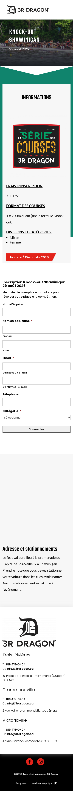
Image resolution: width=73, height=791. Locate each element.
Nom (6, 350)
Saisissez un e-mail (15, 372)
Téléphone (10, 394)
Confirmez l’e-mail (15, 387)
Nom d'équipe (12, 304)
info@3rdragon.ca (20, 669)
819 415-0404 (16, 664)
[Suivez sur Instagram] (40, 761)
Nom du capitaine (17, 321)
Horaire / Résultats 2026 (29, 257)
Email (8, 358)
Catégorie (11, 411)
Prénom (7, 336)
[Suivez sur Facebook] (29, 761)
